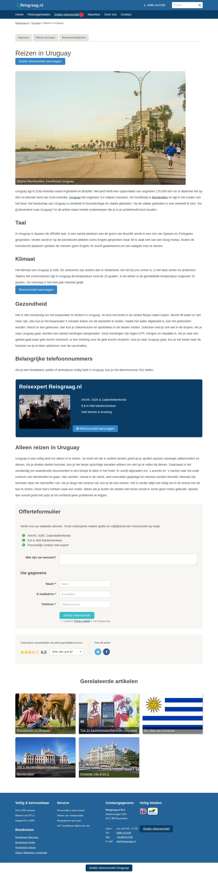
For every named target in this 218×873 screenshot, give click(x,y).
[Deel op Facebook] (106, 651)
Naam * (51, 584)
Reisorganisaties (39, 14)
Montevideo (160, 197)
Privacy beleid (82, 621)
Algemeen (23, 37)
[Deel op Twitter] (98, 651)
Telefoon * (48, 604)
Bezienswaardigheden (74, 37)
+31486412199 (124, 837)
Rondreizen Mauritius (26, 837)
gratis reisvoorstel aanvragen (40, 61)
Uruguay (75, 197)
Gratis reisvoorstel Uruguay (109, 868)
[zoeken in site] (200, 5)
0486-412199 (155, 5)
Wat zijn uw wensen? (41, 557)
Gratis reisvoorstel (68, 14)
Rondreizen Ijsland (25, 847)
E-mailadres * (46, 594)
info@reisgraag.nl (126, 841)
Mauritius (94, 14)
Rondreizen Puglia (25, 842)
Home (19, 14)
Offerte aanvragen (45, 37)
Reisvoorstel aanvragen (36, 289)
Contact (126, 14)
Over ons (110, 14)
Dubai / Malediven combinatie (31, 852)
